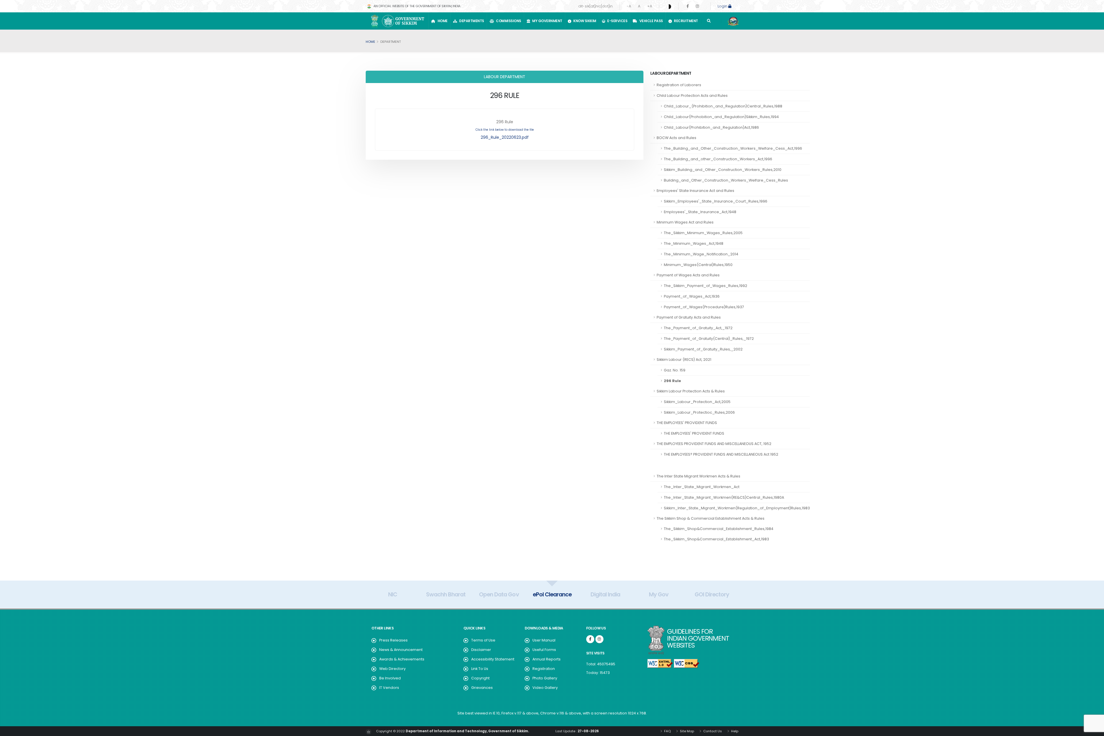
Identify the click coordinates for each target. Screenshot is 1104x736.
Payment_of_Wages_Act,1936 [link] (692, 296)
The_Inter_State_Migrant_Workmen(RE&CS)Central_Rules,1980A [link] (724, 497)
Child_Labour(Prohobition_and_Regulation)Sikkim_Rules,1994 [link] (721, 116)
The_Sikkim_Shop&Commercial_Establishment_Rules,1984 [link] (718, 528)
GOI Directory (712, 594)
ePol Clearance (552, 594)
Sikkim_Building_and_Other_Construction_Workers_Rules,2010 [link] (722, 169)
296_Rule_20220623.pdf (505, 137)
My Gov (658, 594)
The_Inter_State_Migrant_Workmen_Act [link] (701, 486)
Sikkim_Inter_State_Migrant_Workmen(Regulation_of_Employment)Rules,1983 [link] (737, 508)
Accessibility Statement (492, 659)
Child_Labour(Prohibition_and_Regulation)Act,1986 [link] (711, 127)
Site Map (686, 731)
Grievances (482, 687)
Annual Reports (546, 659)
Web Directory (392, 668)
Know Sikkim (584, 20)
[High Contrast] (668, 6)
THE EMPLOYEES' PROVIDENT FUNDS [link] (694, 433)
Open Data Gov (499, 594)
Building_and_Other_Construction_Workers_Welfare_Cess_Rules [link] (726, 180)
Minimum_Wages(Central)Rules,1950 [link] (698, 264)
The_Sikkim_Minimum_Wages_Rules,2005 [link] (703, 232)
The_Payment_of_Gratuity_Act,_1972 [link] (698, 327)
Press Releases (393, 640)
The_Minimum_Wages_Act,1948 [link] (693, 243)
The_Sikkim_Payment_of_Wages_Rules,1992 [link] (705, 285)
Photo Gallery (544, 678)
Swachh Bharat (445, 594)
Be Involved (390, 678)
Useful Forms (544, 649)
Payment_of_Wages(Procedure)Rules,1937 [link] (704, 307)
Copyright (480, 678)
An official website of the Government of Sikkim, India (417, 6)
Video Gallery (545, 687)
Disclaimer (481, 649)
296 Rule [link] (672, 380)
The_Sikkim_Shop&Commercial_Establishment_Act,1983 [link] (716, 539)
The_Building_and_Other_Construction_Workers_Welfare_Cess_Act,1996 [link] (733, 148)
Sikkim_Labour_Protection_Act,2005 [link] (697, 401)
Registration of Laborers (679, 84)
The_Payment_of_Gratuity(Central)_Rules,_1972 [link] (709, 338)
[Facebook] (688, 6)
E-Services (616, 20)
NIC (392, 594)
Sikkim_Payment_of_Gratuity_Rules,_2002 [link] (703, 349)
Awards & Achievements (401, 659)
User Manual (543, 640)
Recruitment (685, 20)
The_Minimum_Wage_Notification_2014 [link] (701, 254)
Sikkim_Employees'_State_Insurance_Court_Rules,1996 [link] (715, 201)
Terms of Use (483, 640)
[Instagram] (697, 6)
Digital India (605, 594)
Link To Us (479, 668)
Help (734, 731)
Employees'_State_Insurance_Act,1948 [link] (700, 211)
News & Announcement (401, 649)
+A (649, 6)
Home (442, 20)
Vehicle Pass (650, 20)
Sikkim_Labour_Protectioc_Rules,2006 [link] (699, 412)
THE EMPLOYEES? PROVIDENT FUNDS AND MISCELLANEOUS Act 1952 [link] (721, 454)
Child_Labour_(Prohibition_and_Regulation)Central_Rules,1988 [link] (723, 106)
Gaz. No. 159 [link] (674, 370)
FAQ (667, 731)
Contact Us (712, 731)
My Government (546, 20)
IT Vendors (389, 687)
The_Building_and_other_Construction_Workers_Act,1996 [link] (718, 159)
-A (629, 6)
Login (723, 6)
